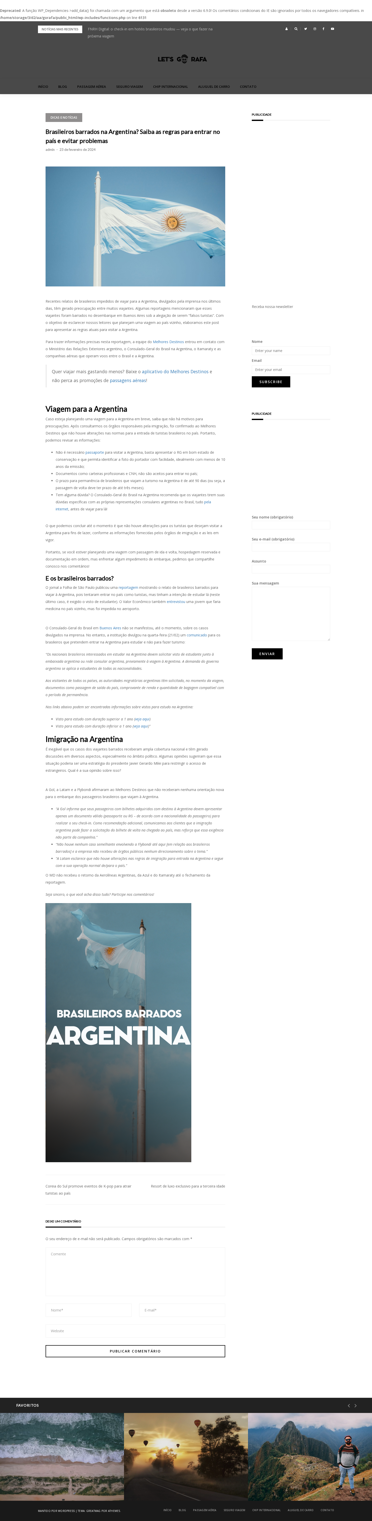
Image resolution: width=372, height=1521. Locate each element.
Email (257, 360)
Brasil (25, 1474)
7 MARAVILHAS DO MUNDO (288, 1474)
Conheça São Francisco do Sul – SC (49, 1487)
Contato (248, 86)
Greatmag (93, 1511)
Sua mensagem (265, 583)
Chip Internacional (170, 86)
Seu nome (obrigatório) (272, 517)
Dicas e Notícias (64, 117)
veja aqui (142, 719)
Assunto (259, 561)
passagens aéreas (128, 380)
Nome (257, 341)
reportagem (128, 587)
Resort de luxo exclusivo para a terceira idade (188, 1186)
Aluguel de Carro (214, 86)
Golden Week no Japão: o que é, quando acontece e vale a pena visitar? (146, 29)
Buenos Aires (110, 628)
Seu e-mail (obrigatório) (273, 539)
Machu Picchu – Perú (286, 1487)
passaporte (95, 452)
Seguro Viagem (129, 86)
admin (50, 150)
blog (62, 86)
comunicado (197, 635)
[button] (286, 28)
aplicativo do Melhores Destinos (175, 371)
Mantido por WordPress (56, 1511)
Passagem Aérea (91, 86)
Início (43, 86)
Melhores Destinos (168, 341)
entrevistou (176, 601)
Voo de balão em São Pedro (168, 1487)
